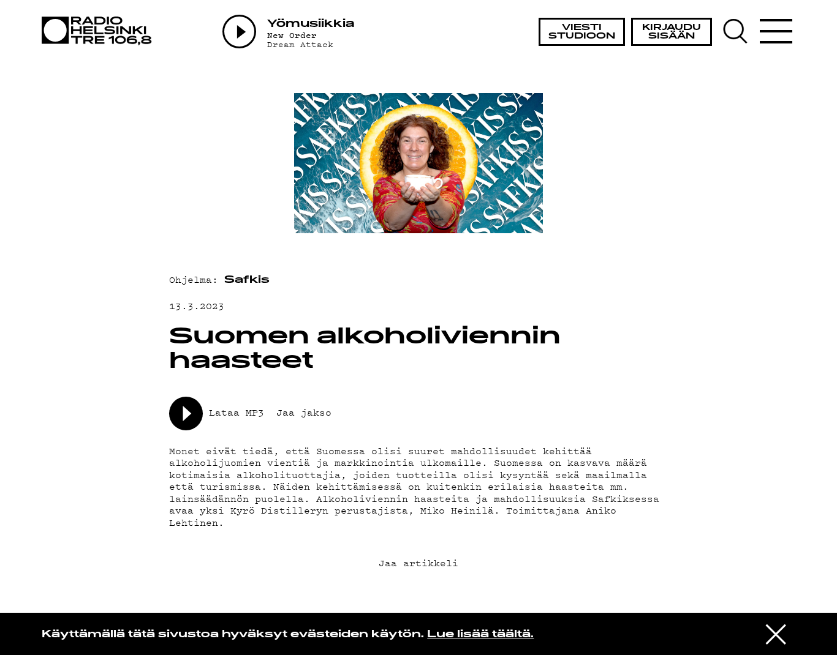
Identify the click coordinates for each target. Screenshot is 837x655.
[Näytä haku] (740, 31)
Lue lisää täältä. (480, 635)
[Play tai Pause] (239, 31)
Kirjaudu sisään (671, 32)
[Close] (776, 633)
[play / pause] (186, 413)
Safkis (247, 280)
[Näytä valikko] (776, 31)
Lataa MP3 (236, 412)
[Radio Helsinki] (100, 31)
